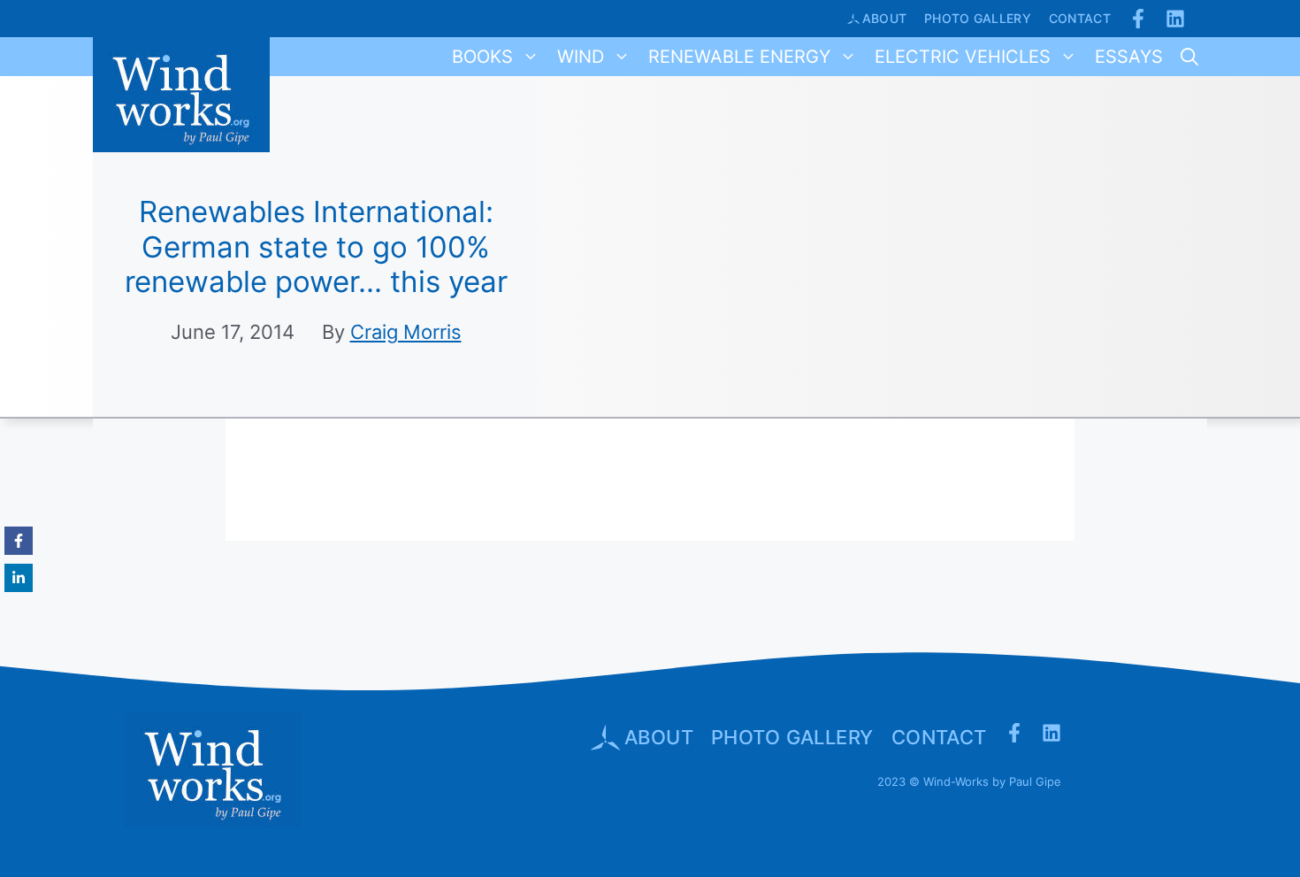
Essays (1129, 56)
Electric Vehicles (963, 56)
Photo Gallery (977, 18)
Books (482, 56)
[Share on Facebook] (18, 541)
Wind (580, 56)
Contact (1080, 18)
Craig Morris (406, 331)
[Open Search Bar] (1189, 56)
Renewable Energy (739, 56)
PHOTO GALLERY (792, 737)
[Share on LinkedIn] (18, 578)
